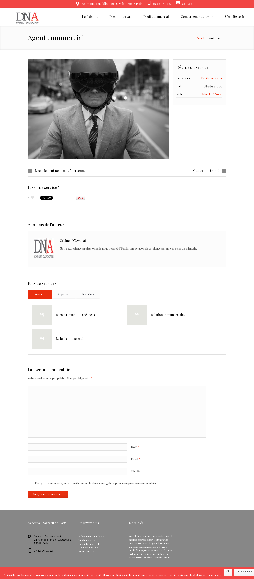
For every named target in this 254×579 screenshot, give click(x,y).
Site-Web (136, 471)
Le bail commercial (69, 338)
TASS (165, 557)
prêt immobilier (136, 553)
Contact (187, 4)
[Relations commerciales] (137, 315)
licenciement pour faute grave (153, 546)
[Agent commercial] (98, 109)
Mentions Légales (88, 547)
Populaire (64, 294)
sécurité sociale (154, 557)
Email (135, 459)
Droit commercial (211, 78)
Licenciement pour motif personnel (60, 171)
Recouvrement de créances (75, 315)
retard (132, 557)
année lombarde (136, 536)
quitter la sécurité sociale (157, 553)
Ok (227, 571)
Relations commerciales (168, 315)
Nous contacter (86, 551)
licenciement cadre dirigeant (143, 543)
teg (169, 557)
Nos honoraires (86, 540)
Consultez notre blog (90, 543)
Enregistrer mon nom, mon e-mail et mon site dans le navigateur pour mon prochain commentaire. (96, 483)
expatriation (162, 539)
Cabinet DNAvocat (211, 94)
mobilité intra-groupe (139, 550)
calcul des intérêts (154, 536)
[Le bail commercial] (42, 339)
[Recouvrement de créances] (42, 315)
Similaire (40, 294)
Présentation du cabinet (91, 536)
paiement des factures (161, 550)
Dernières (88, 294)
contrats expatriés (146, 539)
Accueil (200, 38)
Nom (135, 447)
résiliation (141, 557)
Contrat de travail (206, 171)
